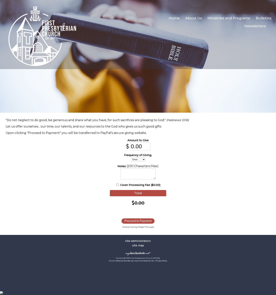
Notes (122, 166)
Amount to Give (138, 140)
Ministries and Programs (228, 18)
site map (138, 245)
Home (174, 18)
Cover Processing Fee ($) (139, 185)
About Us (193, 18)
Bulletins (263, 18)
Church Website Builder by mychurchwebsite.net (131, 261)
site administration (138, 241)
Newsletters (255, 26)
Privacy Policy (161, 261)
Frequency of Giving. (138, 155)
